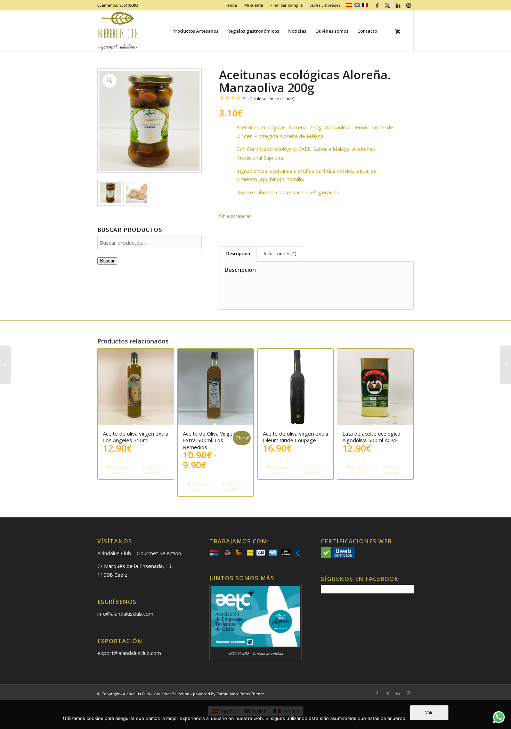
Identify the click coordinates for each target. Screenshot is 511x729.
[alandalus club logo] (118, 30)
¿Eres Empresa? (325, 5)
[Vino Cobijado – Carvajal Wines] (5, 365)
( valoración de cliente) (272, 98)
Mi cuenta (253, 5)
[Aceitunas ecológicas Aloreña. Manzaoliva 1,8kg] (505, 365)
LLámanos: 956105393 (117, 5)
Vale (429, 712)
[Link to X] (387, 5)
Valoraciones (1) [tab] (280, 254)
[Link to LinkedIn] (398, 5)
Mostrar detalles (153, 469)
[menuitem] (230, 5)
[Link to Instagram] (408, 5)
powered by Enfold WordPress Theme (228, 693)
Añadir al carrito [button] (120, 469)
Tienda (230, 5)
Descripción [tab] (238, 254)
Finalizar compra (286, 5)
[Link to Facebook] (377, 5)
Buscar (107, 261)
